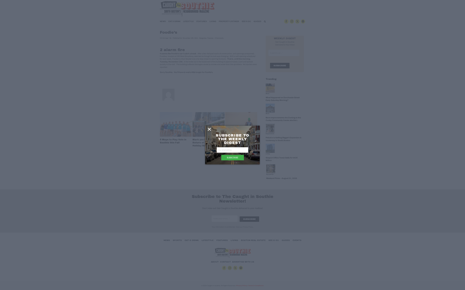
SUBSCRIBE (232, 157)
